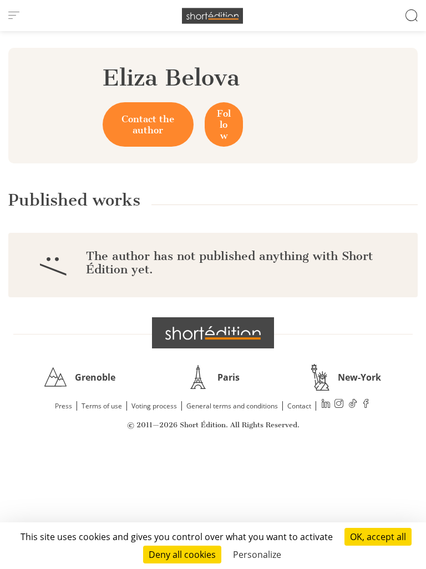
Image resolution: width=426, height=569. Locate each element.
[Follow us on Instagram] (339, 405)
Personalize (257, 554)
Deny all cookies (182, 554)
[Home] (212, 16)
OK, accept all (378, 537)
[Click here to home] (213, 332)
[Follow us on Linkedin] (326, 405)
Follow (224, 124)
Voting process (154, 406)
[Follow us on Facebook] (366, 405)
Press (63, 406)
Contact (299, 406)
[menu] (14, 15)
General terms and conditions (232, 406)
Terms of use (102, 406)
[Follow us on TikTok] (352, 405)
